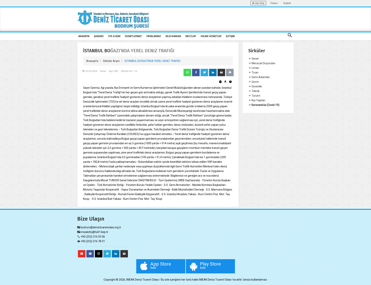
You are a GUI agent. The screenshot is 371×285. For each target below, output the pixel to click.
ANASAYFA (83, 36)
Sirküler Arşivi (111, 60)
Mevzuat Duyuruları (263, 63)
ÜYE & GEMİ (114, 36)
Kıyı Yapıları (258, 100)
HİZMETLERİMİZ (133, 36)
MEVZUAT (191, 36)
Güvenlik (256, 86)
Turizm (255, 95)
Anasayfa (92, 60)
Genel (255, 58)
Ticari (254, 72)
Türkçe (273, 3)
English (287, 3)
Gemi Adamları (260, 77)
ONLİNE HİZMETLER (211, 36)
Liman (255, 67)
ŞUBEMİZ (99, 36)
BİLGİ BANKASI (173, 36)
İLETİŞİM (230, 36)
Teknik (255, 91)
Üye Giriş (259, 3)
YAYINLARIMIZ (153, 36)
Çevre (255, 81)
